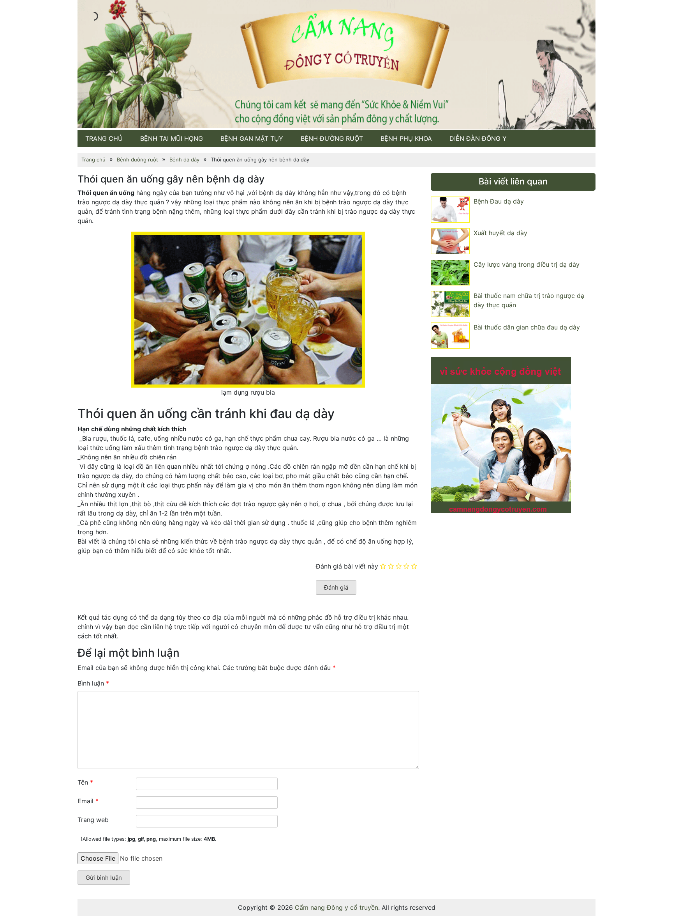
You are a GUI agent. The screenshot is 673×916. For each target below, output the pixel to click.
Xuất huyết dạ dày (500, 233)
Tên (85, 782)
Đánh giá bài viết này (347, 566)
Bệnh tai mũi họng (171, 138)
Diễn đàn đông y (478, 138)
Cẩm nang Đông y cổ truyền (336, 907)
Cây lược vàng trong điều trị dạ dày (527, 264)
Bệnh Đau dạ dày (499, 201)
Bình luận (93, 683)
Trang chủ (104, 138)
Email (88, 801)
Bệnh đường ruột (332, 138)
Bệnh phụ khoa (406, 138)
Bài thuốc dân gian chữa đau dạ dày (527, 327)
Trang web (93, 820)
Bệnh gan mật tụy (251, 138)
